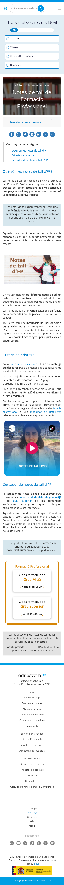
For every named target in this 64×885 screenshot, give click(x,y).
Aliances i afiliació (32, 709)
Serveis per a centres (32, 733)
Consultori (32, 775)
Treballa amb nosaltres (32, 714)
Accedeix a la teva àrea (32, 750)
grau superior (22, 500)
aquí (36, 864)
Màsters (14, 47)
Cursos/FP (15, 38)
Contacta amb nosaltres (32, 720)
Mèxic (32, 826)
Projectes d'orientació (32, 769)
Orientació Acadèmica (24, 122)
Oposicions (15, 65)
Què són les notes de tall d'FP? (30, 150)
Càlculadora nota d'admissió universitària (32, 786)
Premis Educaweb (32, 739)
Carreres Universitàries (21, 56)
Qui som (32, 692)
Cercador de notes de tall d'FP (30, 160)
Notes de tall (32, 781)
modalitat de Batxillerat (45, 412)
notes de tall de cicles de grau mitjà (40, 497)
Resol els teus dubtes (32, 764)
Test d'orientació (32, 758)
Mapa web (32, 726)
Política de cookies (32, 703)
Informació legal (32, 697)
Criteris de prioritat (23, 155)
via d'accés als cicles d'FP (24, 364)
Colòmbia (32, 817)
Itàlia (32, 821)
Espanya (32, 808)
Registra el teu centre (32, 745)
